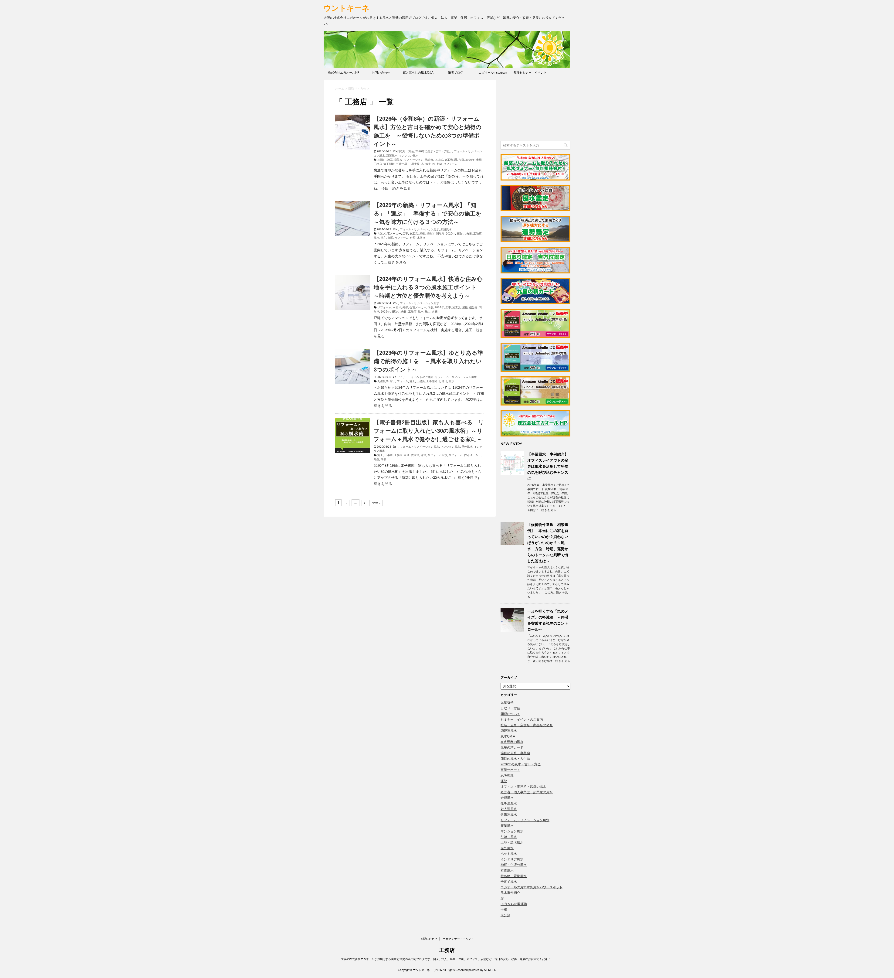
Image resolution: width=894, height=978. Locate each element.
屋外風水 (467, 446)
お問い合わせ (381, 72)
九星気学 (383, 381)
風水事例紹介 (510, 893)
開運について (510, 714)
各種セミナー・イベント (530, 72)
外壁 (413, 237)
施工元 (448, 159)
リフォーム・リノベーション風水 (418, 229)
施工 (390, 159)
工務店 (378, 164)
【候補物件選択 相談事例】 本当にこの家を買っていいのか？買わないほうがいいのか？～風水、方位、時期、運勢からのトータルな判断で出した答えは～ (547, 543)
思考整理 (507, 775)
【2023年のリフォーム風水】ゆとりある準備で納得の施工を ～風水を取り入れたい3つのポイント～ (428, 361)
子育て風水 (509, 881)
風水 (376, 237)
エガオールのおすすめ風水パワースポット (531, 887)
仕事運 (388, 455)
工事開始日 (433, 381)
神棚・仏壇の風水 (514, 865)
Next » (376, 503)
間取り (440, 233)
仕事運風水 (509, 803)
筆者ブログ (455, 72)
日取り (398, 159)
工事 (405, 233)
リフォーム (450, 164)
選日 (444, 381)
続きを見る (401, 188)
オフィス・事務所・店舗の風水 (523, 786)
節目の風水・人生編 (515, 758)
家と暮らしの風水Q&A (418, 72)
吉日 (461, 159)
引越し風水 (509, 837)
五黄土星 (401, 164)
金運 (407, 455)
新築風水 (391, 155)
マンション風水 (408, 155)
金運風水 (507, 798)
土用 (479, 159)
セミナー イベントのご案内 (415, 377)
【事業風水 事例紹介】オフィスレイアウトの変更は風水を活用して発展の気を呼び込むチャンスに (547, 466)
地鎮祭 (429, 159)
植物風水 (507, 870)
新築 (439, 164)
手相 (504, 909)
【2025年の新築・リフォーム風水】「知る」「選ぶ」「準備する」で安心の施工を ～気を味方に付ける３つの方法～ (430, 213)
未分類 (505, 915)
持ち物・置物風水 (514, 876)
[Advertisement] (535, 109)
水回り (421, 237)
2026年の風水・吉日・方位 (432, 151)
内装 (380, 233)
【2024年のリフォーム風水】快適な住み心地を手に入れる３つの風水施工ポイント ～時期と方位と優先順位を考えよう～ (428, 287)
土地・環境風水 (512, 842)
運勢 (504, 781)
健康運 (415, 455)
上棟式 (439, 159)
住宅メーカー (392, 233)
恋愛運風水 (509, 731)
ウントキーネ (351, 8)
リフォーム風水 (437, 455)
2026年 (470, 159)
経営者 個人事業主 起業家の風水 (527, 792)
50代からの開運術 (514, 904)
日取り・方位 (405, 151)
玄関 (390, 237)
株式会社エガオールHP (343, 72)
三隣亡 (381, 159)
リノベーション (413, 159)
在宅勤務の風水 (512, 742)
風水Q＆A (508, 736)
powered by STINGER (482, 970)
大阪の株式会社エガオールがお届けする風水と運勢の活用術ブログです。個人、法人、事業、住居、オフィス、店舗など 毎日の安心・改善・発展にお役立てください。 (447, 959)
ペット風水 (509, 853)
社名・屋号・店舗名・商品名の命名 (527, 725)
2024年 (439, 307)
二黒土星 (414, 164)
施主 (428, 164)
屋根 (422, 233)
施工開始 (389, 164)
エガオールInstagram (492, 72)
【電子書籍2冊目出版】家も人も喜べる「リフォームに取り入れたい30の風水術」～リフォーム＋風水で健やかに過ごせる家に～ (429, 430)
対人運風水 (509, 809)
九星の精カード (512, 747)
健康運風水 (509, 814)
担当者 (430, 233)
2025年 (450, 233)
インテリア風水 (512, 859)
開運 (423, 455)
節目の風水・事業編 (515, 753)
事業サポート (510, 770)
